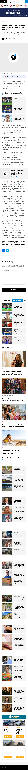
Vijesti (13, 5)
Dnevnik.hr (6, 5)
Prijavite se (14, 289)
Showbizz (21, 5)
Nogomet (11, 2)
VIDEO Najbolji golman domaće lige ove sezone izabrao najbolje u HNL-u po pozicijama (13, 243)
